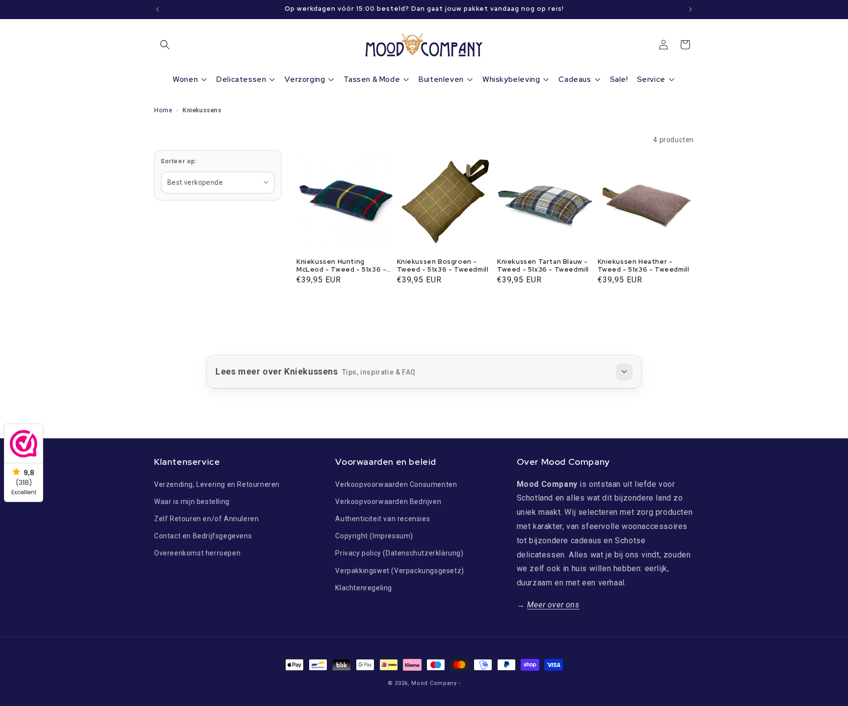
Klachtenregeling (363, 587)
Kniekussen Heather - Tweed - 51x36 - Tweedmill (643, 266)
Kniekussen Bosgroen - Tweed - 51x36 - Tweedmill (443, 266)
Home (163, 110)
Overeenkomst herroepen (197, 553)
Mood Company (433, 683)
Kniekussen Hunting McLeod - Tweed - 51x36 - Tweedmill (341, 266)
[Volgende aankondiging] (690, 9)
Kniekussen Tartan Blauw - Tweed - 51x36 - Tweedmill (543, 266)
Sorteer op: (178, 161)
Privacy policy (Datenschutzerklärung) (399, 553)
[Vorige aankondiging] (157, 9)
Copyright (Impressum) (374, 536)
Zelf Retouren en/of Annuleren (206, 519)
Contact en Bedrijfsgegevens (203, 536)
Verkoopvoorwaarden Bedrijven (388, 501)
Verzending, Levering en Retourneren (217, 484)
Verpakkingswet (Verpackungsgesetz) (399, 570)
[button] (165, 44)
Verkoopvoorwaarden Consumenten (396, 484)
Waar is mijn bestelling (192, 501)
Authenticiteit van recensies (382, 519)
